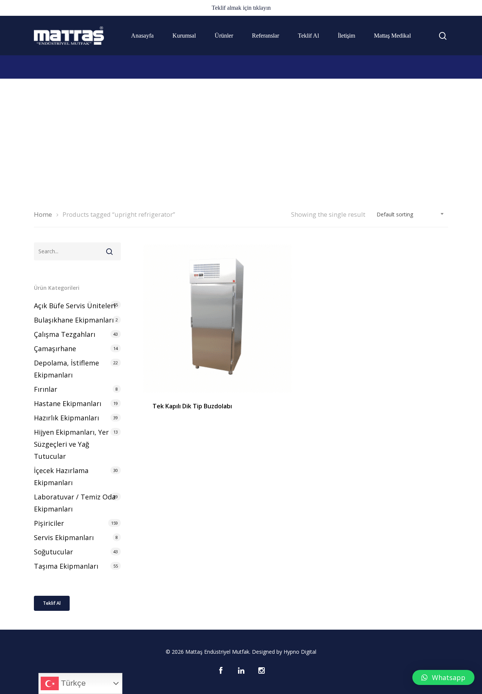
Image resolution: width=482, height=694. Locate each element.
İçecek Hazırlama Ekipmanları (61, 476)
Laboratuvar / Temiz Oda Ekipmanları (75, 502)
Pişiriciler (49, 523)
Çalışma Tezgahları (64, 334)
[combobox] (410, 214)
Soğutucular (53, 551)
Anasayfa (142, 36)
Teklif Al (308, 36)
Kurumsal (184, 36)
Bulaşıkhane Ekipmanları (74, 319)
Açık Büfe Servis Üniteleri (75, 305)
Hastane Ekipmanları (67, 403)
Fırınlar (45, 389)
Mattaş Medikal (392, 36)
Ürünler (224, 36)
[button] (443, 677)
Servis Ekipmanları (64, 537)
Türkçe (72, 683)
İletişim (346, 36)
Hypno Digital (300, 651)
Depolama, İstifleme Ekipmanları (66, 368)
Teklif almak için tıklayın (241, 8)
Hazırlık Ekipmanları (66, 417)
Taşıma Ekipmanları (66, 566)
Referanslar (265, 36)
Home (43, 214)
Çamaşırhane (55, 348)
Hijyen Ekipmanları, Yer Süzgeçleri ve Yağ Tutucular (71, 444)
